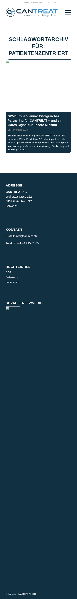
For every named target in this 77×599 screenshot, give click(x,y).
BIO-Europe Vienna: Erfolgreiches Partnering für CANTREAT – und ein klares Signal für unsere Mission (35, 120)
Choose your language (32, 3)
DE (48, 3)
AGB (8, 272)
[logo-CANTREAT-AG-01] (32, 12)
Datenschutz (13, 277)
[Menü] (66, 12)
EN (55, 3)
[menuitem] (32, 3)
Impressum (12, 282)
